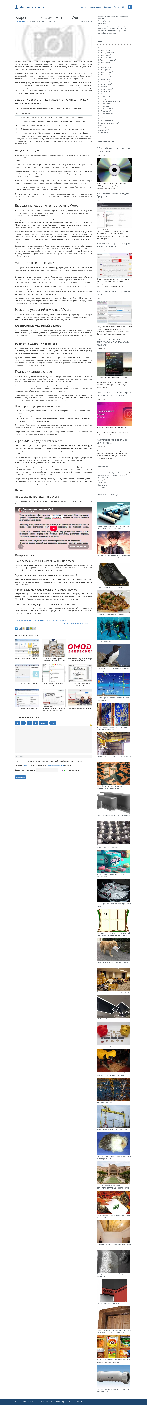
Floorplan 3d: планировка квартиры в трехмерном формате (53, 659)
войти (26, 765)
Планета (102, 128)
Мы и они (102, 23)
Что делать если (32, 7)
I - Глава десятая (104, 58)
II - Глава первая (104, 79)
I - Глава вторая (104, 50)
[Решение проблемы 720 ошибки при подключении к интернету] (54, 698)
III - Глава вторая (104, 96)
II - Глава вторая (104, 77)
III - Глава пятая (104, 106)
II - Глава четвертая (105, 89)
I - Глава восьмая (105, 48)
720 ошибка (102, 487)
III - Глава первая (104, 104)
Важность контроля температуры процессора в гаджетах (113, 341)
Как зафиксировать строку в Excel (27, 659)
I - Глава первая (104, 62)
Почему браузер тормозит (108, 21)
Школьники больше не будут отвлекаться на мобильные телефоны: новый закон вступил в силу (114, 557)
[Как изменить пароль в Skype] (27, 673)
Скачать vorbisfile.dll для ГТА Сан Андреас (113, 473)
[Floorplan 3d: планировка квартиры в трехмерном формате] (54, 648)
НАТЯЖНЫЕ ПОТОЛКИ (105, 1019)
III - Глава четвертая (105, 113)
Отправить (20, 777)
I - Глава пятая (104, 65)
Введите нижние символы (25, 770)
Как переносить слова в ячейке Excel (53, 684)
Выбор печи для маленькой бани (109, 1303)
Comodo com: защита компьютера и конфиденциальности (80, 659)
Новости (102, 125)
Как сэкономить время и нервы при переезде (113, 992)
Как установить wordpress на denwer (113, 293)
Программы (21, 22)
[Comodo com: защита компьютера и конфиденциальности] (80, 648)
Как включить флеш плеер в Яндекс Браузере (113, 245)
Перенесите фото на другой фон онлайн (76, 623)
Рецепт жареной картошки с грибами (110, 614)
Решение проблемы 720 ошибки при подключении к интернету (53, 709)
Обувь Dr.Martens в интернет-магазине (111, 587)
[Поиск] (130, 7)
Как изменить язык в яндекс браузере (113, 195)
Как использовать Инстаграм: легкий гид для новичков (114, 393)
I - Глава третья (104, 70)
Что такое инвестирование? (107, 1046)
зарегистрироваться (56, 765)
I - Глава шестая (104, 74)
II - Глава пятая (104, 82)
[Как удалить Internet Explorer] (27, 698)
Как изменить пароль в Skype (27, 683)
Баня (100, 118)
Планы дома (103, 485)
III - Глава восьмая (105, 94)
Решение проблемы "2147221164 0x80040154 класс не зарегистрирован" (42, 620)
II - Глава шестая (104, 91)
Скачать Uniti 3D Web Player (108, 495)
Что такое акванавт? (104, 641)
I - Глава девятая (104, 55)
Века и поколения (105, 121)
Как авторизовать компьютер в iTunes (80, 709)
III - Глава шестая (104, 116)
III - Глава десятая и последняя (109, 101)
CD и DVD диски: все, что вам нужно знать (114, 149)
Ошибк (101, 480)
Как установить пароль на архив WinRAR (112, 441)
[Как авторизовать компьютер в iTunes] (80, 698)
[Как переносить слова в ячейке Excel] (54, 673)
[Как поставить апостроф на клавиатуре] (80, 673)
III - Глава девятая (105, 99)
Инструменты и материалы (109, 123)
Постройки (103, 130)
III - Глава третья (104, 111)
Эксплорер (102, 483)
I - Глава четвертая (105, 72)
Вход (82, 1402)
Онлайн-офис (103, 478)
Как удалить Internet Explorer (27, 708)
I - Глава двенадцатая (106, 53)
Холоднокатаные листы (105, 1102)
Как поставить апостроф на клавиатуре (80, 684)
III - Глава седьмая (105, 108)
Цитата (43, 723)
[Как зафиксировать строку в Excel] (27, 648)
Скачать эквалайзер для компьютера (111, 475)
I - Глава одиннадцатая (107, 60)
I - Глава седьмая (104, 67)
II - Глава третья (104, 87)
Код (53, 723)
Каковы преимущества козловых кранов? (112, 1129)
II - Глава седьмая (105, 84)
